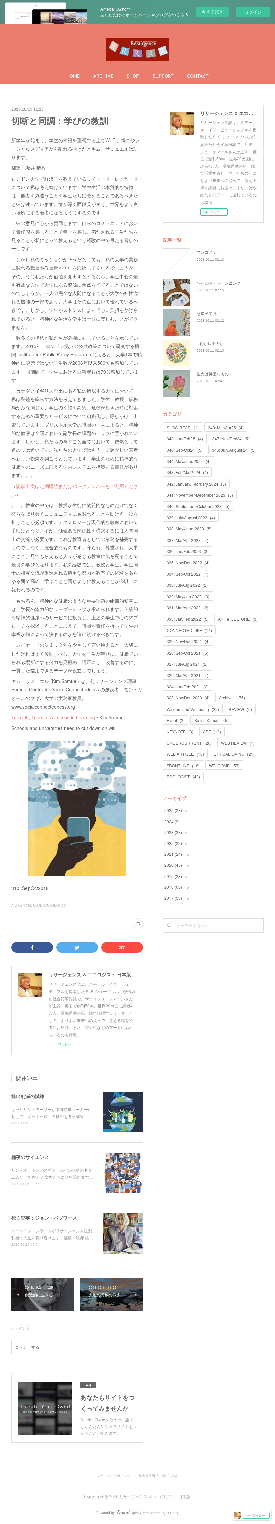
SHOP (133, 76)
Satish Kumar (211, 720)
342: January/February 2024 (196, 484)
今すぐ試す (212, 11)
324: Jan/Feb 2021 (188, 686)
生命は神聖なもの (213, 373)
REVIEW (240, 709)
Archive (232, 697)
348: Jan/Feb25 (185, 438)
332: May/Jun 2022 (188, 596)
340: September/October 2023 (198, 506)
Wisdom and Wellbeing (193, 709)
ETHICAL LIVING (234, 754)
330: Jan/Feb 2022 (188, 619)
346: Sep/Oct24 (185, 450)
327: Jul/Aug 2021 (187, 664)
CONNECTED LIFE (189, 630)
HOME (73, 76)
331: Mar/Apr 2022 (187, 607)
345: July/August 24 (234, 450)
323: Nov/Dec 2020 (188, 697)
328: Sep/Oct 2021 (187, 653)
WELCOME (224, 765)
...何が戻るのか (210, 343)
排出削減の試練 (27, 1096)
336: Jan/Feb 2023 (188, 551)
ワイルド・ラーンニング (219, 283)
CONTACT (198, 76)
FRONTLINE (183, 765)
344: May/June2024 (189, 461)
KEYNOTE (180, 731)
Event (176, 720)
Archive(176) (21, 905)
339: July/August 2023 (191, 517)
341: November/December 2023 (200, 495)
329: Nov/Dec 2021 (188, 641)
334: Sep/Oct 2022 (187, 574)
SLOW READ (183, 427)
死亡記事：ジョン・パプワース (44, 1217)
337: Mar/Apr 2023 (187, 540)
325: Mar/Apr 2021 (187, 675)
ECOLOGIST (183, 776)
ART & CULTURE (238, 619)
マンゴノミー (209, 252)
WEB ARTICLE (185, 754)
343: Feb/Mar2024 (187, 472)
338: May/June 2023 (189, 528)
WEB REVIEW (238, 743)
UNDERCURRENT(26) (50, 905)
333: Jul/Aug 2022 (187, 585)
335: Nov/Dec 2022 (188, 562)
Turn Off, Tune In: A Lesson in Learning (53, 717)
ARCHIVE (103, 76)
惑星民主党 (207, 313)
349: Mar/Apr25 (226, 427)
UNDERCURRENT (189, 743)
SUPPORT (163, 76)
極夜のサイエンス (30, 1156)
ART (212, 731)
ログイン (253, 12)
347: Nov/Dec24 (231, 438)
